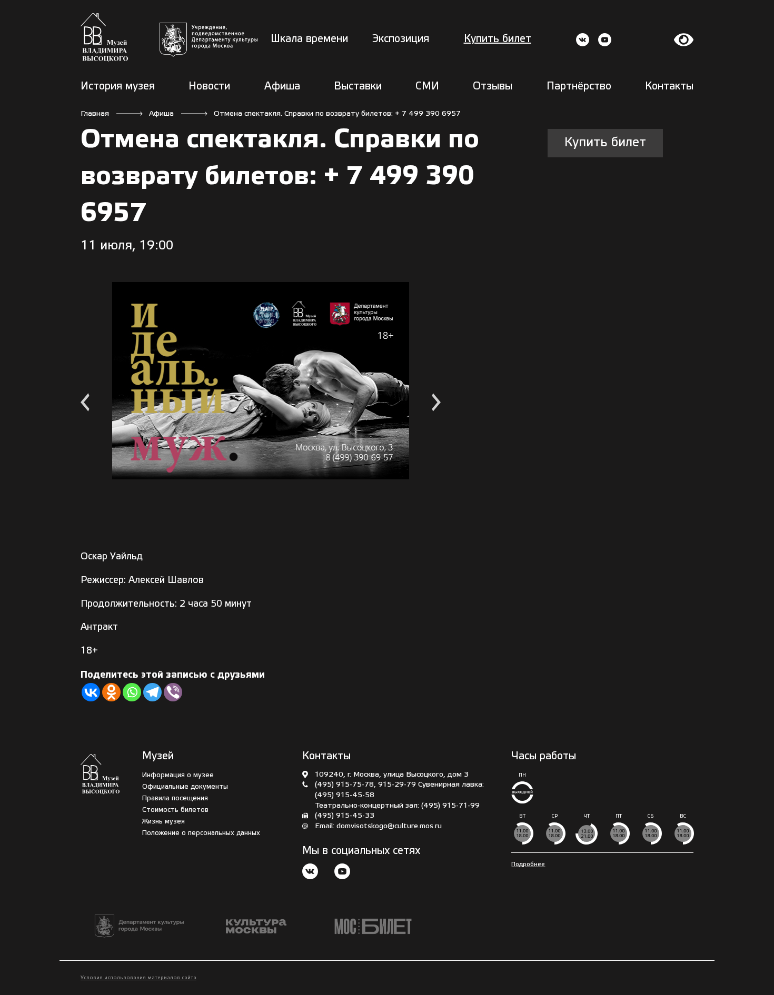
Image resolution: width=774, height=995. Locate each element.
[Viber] (173, 692)
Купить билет (497, 39)
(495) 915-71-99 (450, 805)
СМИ (427, 87)
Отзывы (492, 87)
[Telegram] (152, 692)
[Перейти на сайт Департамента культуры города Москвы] (208, 40)
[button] (85, 404)
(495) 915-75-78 (344, 784)
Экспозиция (400, 39)
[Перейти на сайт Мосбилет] (373, 926)
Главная (95, 113)
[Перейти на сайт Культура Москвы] (256, 926)
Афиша (282, 87)
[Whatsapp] (132, 692)
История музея (118, 87)
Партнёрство (579, 87)
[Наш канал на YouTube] (342, 872)
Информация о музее (178, 775)
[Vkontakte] (91, 692)
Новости (209, 87)
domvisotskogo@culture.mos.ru (389, 826)
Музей (158, 756)
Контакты (669, 87)
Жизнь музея (163, 822)
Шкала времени (309, 39)
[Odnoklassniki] (111, 692)
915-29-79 (397, 784)
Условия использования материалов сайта (138, 978)
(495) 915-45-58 (344, 795)
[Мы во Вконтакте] (310, 872)
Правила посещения (175, 798)
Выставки (358, 87)
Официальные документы (185, 787)
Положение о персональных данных (201, 833)
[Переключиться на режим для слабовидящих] (684, 39)
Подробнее (528, 864)
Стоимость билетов (175, 810)
